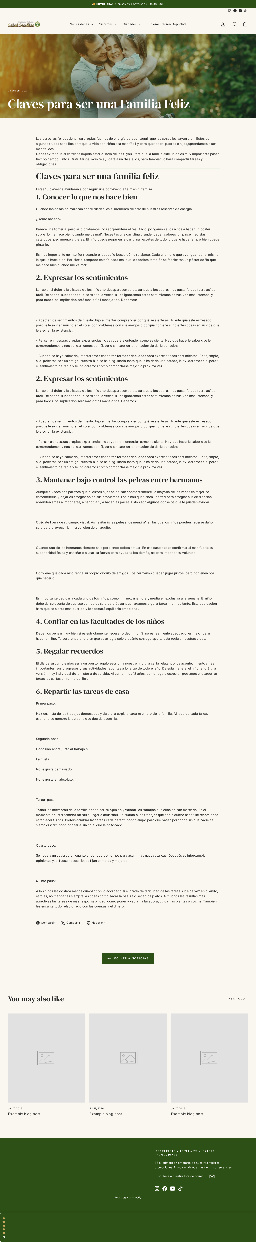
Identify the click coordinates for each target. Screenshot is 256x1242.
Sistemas (106, 24)
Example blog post (24, 1114)
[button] (128, 1227)
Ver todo (237, 998)
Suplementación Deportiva (166, 24)
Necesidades (80, 24)
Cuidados (130, 24)
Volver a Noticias (131, 958)
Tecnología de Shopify (128, 1197)
